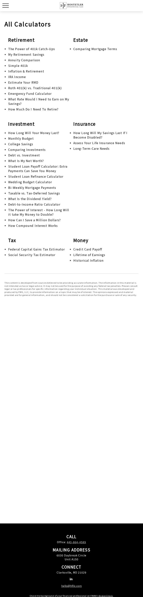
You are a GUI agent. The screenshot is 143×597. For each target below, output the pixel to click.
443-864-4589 (76, 542)
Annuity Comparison (24, 60)
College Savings (20, 144)
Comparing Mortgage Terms (95, 49)
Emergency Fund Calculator (30, 93)
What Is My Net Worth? (26, 160)
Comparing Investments (27, 149)
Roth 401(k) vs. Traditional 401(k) (35, 88)
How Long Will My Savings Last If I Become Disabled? (100, 135)
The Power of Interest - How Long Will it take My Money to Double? (38, 212)
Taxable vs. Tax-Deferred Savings (34, 193)
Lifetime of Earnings (89, 255)
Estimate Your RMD (23, 82)
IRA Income (17, 76)
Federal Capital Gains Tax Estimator (36, 249)
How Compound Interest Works (33, 225)
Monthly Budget (21, 138)
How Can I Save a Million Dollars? (34, 220)
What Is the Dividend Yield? (30, 198)
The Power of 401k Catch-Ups (31, 49)
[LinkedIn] (71, 578)
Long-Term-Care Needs (91, 148)
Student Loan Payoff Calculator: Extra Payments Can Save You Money (37, 168)
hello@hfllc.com (71, 586)
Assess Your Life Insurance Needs (99, 143)
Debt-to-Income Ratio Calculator (34, 204)
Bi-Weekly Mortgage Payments (32, 187)
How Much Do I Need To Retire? (33, 109)
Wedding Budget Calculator (30, 182)
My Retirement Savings (26, 54)
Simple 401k (18, 65)
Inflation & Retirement (26, 71)
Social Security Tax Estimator (31, 255)
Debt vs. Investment (24, 155)
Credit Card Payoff (87, 249)
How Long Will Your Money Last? (33, 133)
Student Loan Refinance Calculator (35, 176)
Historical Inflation (88, 260)
